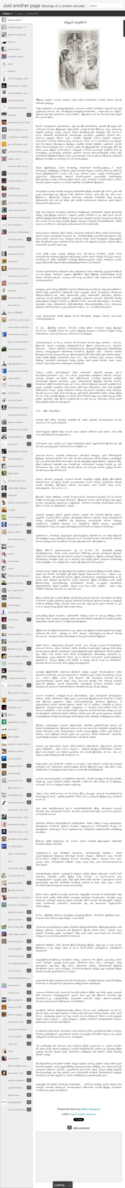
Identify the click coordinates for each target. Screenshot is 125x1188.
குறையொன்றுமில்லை (16, 246)
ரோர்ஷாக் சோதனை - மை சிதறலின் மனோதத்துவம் (28, 129)
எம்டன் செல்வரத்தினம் (17, 517)
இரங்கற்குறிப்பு (13, 736)
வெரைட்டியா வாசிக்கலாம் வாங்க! (21, 904)
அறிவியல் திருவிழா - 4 (17, 27)
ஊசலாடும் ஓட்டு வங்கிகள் (18, 941)
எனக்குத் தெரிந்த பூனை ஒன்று (20, 948)
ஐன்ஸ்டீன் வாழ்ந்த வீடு (17, 34)
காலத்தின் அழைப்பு (15, 56)
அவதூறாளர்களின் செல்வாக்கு (20, 765)
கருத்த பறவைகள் (15, 356)
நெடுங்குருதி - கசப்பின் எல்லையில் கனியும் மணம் (27, 85)
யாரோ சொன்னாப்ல (15, 458)
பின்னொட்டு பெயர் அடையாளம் (20, 663)
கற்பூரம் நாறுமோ (77, 1114)
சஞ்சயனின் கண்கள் (16, 253)
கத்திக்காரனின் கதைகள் (18, 370)
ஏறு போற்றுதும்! (14, 604)
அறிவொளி (12, 495)
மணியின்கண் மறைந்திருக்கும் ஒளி (22, 136)
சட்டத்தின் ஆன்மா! (15, 846)
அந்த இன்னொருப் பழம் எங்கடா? (21, 795)
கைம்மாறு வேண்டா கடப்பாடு (19, 634)
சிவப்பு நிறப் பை (14, 305)
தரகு (10, 860)
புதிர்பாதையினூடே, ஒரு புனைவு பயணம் (23, 92)
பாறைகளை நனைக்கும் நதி (19, 217)
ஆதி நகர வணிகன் (15, 422)
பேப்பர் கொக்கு (14, 392)
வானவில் (11, 509)
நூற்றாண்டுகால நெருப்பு (17, 721)
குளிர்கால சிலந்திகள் (16, 1080)
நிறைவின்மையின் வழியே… (19, 838)
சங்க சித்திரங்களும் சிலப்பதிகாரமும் (22, 963)
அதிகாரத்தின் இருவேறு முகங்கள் (21, 977)
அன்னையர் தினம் (15, 400)
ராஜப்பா (11, 63)
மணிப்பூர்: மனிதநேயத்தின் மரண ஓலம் (23, 231)
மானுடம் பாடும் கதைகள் (17, 531)
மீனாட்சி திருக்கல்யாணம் (18, 173)
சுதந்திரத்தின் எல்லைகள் (18, 451)
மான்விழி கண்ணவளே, (17, 678)
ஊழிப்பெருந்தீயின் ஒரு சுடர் (19, 882)
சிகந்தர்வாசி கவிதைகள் (17, 107)
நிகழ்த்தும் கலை (14, 707)
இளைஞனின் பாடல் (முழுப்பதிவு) (21, 692)
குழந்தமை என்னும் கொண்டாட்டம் (21, 743)
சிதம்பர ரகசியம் (14, 49)
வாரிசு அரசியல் (14, 378)
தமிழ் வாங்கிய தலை (16, 100)
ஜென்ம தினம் (13, 473)
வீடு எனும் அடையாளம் (17, 480)
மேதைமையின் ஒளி (15, 465)
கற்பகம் (11, 568)
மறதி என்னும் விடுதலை (17, 487)
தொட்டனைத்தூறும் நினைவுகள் (20, 685)
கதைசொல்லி (31, 13)
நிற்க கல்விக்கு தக (15, 224)
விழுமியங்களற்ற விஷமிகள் (18, 912)
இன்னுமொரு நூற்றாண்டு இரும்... (21, 648)
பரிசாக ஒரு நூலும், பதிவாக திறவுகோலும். (24, 817)
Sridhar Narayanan (90, 1109)
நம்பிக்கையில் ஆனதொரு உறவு (20, 582)
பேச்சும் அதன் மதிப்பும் (17, 926)
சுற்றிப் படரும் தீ (14, 158)
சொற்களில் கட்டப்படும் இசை (19, 897)
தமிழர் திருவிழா (14, 773)
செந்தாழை (12, 290)
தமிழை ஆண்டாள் (15, 524)
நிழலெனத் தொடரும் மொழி (19, 122)
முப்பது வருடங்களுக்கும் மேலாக (20, 1029)
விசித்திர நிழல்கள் (15, 597)
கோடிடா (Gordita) (15, 312)
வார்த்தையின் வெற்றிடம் (17, 824)
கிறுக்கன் (12, 71)
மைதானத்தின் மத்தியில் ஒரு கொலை (23, 436)
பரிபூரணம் (12, 114)
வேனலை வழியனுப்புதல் (17, 1014)
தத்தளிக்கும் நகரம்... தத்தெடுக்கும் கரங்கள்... (26, 831)
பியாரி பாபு (12, 41)
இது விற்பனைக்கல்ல (16, 890)
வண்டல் (11, 546)
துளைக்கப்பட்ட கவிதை (17, 1072)
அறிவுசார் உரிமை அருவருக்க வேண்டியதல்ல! (25, 575)
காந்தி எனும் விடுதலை (17, 210)
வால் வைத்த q (13, 985)
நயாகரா (11, 626)
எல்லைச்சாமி (13, 619)
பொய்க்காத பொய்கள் (16, 802)
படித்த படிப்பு (12, 1043)
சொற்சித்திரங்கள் (15, 1102)
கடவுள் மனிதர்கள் (15, 1036)
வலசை (11, 1051)
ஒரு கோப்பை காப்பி (15, 1021)
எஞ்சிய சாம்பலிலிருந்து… (18, 853)
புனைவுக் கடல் (13, 992)
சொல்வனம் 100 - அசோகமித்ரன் (21, 1007)
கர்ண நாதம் (13, 261)
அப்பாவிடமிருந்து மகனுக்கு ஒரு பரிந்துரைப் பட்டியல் (28, 78)
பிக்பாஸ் (11, 553)
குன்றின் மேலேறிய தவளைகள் (20, 1087)
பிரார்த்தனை (13, 444)
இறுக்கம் (11, 714)
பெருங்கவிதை (13, 561)
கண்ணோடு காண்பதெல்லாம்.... (20, 429)
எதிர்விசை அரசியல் (15, 751)
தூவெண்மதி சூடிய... (16, 670)
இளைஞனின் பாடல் (15, 787)
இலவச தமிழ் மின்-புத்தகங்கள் (20, 999)
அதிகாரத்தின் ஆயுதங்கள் (18, 407)
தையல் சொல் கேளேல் (16, 1109)
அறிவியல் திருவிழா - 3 (17, 180)
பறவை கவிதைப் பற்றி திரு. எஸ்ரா (21, 327)
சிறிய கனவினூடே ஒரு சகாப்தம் (20, 1065)
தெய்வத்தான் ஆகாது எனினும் (20, 268)
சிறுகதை (91, 1114)
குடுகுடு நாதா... (14, 1094)
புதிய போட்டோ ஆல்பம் (16, 868)
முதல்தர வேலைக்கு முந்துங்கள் (20, 151)
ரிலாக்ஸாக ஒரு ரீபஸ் (16, 955)
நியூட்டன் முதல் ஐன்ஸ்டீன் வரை (20, 341)
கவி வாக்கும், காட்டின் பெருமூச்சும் (21, 275)
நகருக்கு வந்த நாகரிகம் (17, 641)
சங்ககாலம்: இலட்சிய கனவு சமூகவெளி (23, 166)
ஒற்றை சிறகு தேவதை (16, 539)
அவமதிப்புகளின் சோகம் (17, 414)
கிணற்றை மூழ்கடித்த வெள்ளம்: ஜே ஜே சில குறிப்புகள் (29, 195)
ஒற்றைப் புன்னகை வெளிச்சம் (19, 919)
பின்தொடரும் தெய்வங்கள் (18, 502)
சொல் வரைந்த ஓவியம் (17, 348)
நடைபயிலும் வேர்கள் (16, 590)
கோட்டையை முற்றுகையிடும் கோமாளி (23, 699)
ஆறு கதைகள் (13, 1058)
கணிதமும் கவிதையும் (17, 297)
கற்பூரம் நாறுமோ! (15, 19)
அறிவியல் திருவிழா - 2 (17, 385)
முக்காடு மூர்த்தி (14, 758)
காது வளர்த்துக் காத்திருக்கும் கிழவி (22, 656)
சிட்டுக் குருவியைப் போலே (18, 283)
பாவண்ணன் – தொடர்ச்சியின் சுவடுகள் (23, 809)
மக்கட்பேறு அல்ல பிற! (16, 875)
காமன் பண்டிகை (14, 970)
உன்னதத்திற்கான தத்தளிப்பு (19, 612)
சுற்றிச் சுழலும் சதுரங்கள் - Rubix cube (23, 934)
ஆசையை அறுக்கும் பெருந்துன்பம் (21, 202)
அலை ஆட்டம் (13, 729)
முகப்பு (20, 13)
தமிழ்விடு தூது (14, 188)
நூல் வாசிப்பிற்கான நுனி (17, 144)
